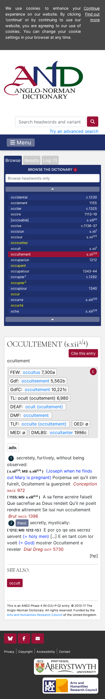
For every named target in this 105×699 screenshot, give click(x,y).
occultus (31, 372)
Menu (23, 142)
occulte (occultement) (44, 424)
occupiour (54, 288)
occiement (54, 203)
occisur (54, 237)
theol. (22, 523)
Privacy (9, 652)
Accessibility (46, 652)
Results (31, 160)
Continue (92, 8)
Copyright (25, 652)
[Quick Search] (92, 121)
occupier (54, 277)
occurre (54, 299)
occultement (54, 254)
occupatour (54, 271)
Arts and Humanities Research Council (34, 615)
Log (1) (50, 160)
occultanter (61, 432)
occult (54, 248)
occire (54, 214)
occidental (54, 197)
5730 (44, 549)
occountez (19, 243)
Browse (12, 160)
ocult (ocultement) (44, 406)
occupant (18, 266)
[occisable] (54, 220)
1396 (23, 516)
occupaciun (54, 260)
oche (54, 311)
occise (54, 226)
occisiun (54, 231)
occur (15, 294)
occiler (54, 209)
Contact (64, 652)
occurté (17, 305)
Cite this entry (83, 353)
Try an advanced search (74, 131)
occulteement (35, 381)
